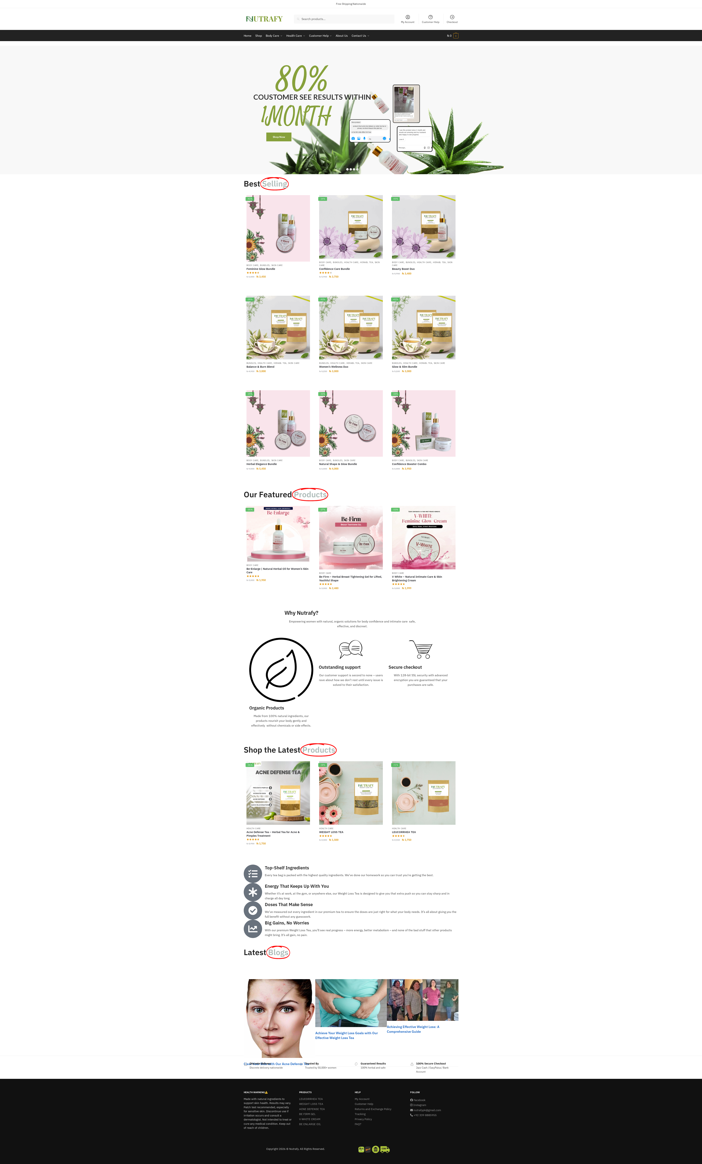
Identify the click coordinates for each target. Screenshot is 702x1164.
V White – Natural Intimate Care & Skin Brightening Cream (417, 578)
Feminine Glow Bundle (260, 269)
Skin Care (277, 265)
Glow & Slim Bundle (404, 366)
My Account (407, 22)
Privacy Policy (363, 1119)
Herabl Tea (366, 262)
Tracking (360, 1114)
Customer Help (430, 22)
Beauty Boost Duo (403, 269)
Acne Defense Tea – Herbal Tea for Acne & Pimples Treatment (273, 833)
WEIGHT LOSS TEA (331, 832)
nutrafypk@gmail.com (427, 1110)
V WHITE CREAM (309, 1119)
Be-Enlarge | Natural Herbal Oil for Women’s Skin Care (277, 570)
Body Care (252, 265)
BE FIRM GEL (307, 1114)
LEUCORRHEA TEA (404, 832)
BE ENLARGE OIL (310, 1124)
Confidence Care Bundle (334, 269)
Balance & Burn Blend (260, 366)
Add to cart (278, 284)
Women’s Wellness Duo (333, 366)
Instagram (419, 1105)
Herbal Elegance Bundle (261, 464)
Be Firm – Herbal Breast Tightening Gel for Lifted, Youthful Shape (350, 578)
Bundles (265, 265)
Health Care (351, 262)
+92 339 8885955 (425, 1115)
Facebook (419, 1100)
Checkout (452, 22)
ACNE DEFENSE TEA (312, 1109)
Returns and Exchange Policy (373, 1109)
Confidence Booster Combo (409, 464)
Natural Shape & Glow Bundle (338, 464)
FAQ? (358, 1124)
